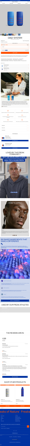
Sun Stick (3, 3)
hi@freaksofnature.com (25, 434)
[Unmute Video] (26, 158)
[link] (3, 40)
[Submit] (28, 426)
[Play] (1, 329)
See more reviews (15, 376)
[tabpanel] (15, 396)
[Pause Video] (1, 158)
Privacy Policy (8, 428)
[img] (4, 351)
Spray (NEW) (11, 3)
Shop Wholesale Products (18, 418)
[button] (29, 199)
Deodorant (19, 3)
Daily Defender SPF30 (7, 347)
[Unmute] (29, 329)
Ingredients (2, 418)
